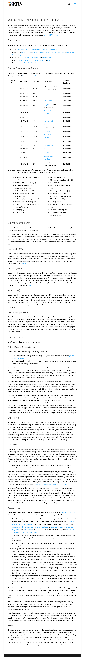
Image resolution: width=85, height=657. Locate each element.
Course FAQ (70, 52)
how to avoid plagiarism (29, 532)
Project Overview (24, 60)
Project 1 (35, 60)
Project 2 (42, 60)
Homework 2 (36, 57)
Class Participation (18, 55)
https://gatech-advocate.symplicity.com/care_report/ (51, 484)
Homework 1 (26, 57)
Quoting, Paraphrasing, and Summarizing (26, 527)
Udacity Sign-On (22, 49)
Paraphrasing (45, 527)
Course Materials (35, 49)
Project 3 (50, 60)
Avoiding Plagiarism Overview (60, 527)
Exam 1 (19, 63)
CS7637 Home (26, 52)
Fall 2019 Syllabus (38, 52)
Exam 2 (26, 63)
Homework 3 (46, 57)
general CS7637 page (51, 35)
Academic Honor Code (67, 512)
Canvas (44, 49)
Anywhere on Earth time (30, 76)
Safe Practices (28, 530)
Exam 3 (33, 63)
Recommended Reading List (55, 52)
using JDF (23, 263)
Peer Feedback (54, 49)
